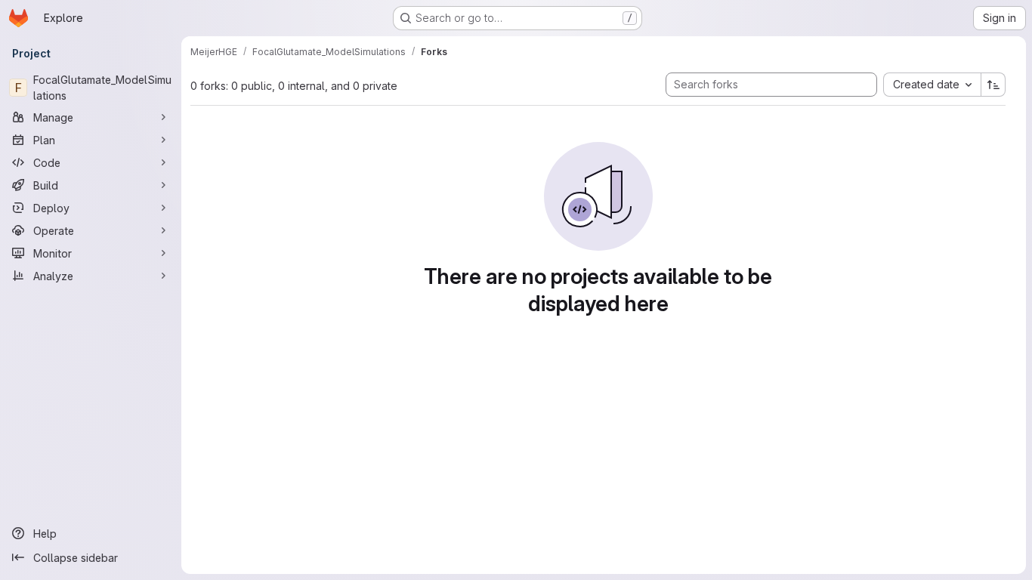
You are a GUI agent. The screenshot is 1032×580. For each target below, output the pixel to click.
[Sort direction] (993, 84)
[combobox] (932, 84)
